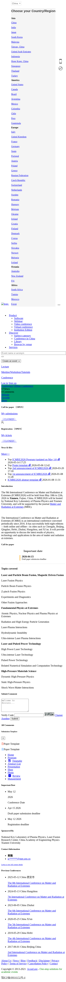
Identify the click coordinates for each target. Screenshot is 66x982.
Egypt (14, 304)
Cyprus (14, 238)
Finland (14, 228)
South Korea (17, 37)
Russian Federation (19, 175)
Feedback (32, 960)
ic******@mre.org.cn (19, 858)
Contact (54, 963)
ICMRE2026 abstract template (23, 479)
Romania (15, 199)
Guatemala (16, 123)
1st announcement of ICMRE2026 (30, 474)
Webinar (18, 321)
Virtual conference (23, 327)
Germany (15, 146)
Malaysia (15, 42)
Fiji (12, 281)
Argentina (15, 99)
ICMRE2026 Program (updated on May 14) (35, 459)
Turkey (14, 76)
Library (18, 341)
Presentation (14, 766)
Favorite (5, 397)
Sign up (12, 383)
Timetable (17, 761)
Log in (4, 383)
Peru (13, 118)
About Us (6, 960)
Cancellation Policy (38, 963)
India (13, 27)
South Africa (17, 289)
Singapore (15, 66)
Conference (7, 377)
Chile (13, 113)
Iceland (14, 262)
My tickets (6, 435)
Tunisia (14, 294)
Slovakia (15, 248)
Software (18, 318)
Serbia (14, 243)
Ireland (14, 219)
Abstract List (14, 763)
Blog (23, 960)
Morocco (15, 299)
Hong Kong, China (19, 61)
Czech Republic (18, 180)
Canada (14, 89)
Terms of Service (18, 963)
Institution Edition (23, 330)
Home (11, 754)
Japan (13, 32)
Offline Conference (23, 386)
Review (16, 776)
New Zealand (17, 276)
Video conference (23, 324)
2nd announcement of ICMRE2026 (30, 468)
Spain (13, 151)
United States (17, 84)
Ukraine (14, 214)
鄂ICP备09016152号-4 (13, 977)
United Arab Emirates (21, 51)
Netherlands (16, 190)
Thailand (15, 71)
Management (14, 778)
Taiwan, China (17, 47)
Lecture (5, 366)
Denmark (15, 233)
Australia (15, 271)
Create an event (10, 361)
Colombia (15, 109)
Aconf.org (32, 969)
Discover (13, 332)
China (13, 22)
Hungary (15, 204)
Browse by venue (23, 344)
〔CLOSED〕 (9, 419)
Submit (15, 718)
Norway (14, 253)
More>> (5, 454)
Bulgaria (15, 257)
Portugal (15, 156)
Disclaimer (44, 960)
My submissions (9, 413)
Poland (14, 166)
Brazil (14, 94)
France (14, 141)
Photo (11, 772)
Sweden (14, 195)
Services (13, 347)
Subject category (22, 335)
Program (12, 757)
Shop (10, 769)
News (16, 960)
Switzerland (16, 185)
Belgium (15, 209)
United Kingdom (18, 137)
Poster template (20, 465)
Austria (14, 161)
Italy (13, 132)
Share (4, 400)
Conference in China (24, 338)
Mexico (14, 104)
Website (5, 394)
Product (13, 315)
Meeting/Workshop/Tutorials (15, 372)
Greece (14, 170)
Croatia (14, 224)
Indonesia (15, 56)
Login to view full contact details (12, 864)
